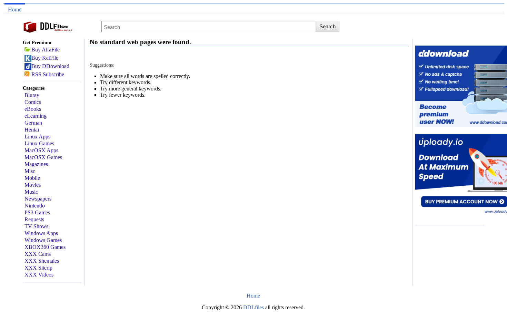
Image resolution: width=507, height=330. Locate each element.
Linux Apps (37, 136)
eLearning (35, 116)
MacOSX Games (43, 157)
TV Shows (36, 226)
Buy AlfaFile (45, 49)
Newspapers (37, 199)
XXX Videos (38, 275)
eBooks (32, 109)
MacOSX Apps (41, 150)
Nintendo (34, 205)
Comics (32, 102)
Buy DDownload (50, 66)
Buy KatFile (44, 58)
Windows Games (43, 240)
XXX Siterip (38, 268)
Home (14, 9)
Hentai (31, 130)
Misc (29, 171)
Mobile (32, 178)
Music (31, 192)
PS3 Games (37, 212)
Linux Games (39, 143)
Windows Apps (41, 233)
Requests (34, 219)
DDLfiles (254, 307)
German (33, 123)
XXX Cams (37, 254)
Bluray (31, 95)
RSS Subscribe (47, 74)
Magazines (36, 164)
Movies (32, 185)
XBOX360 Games (45, 247)
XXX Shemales (41, 261)
